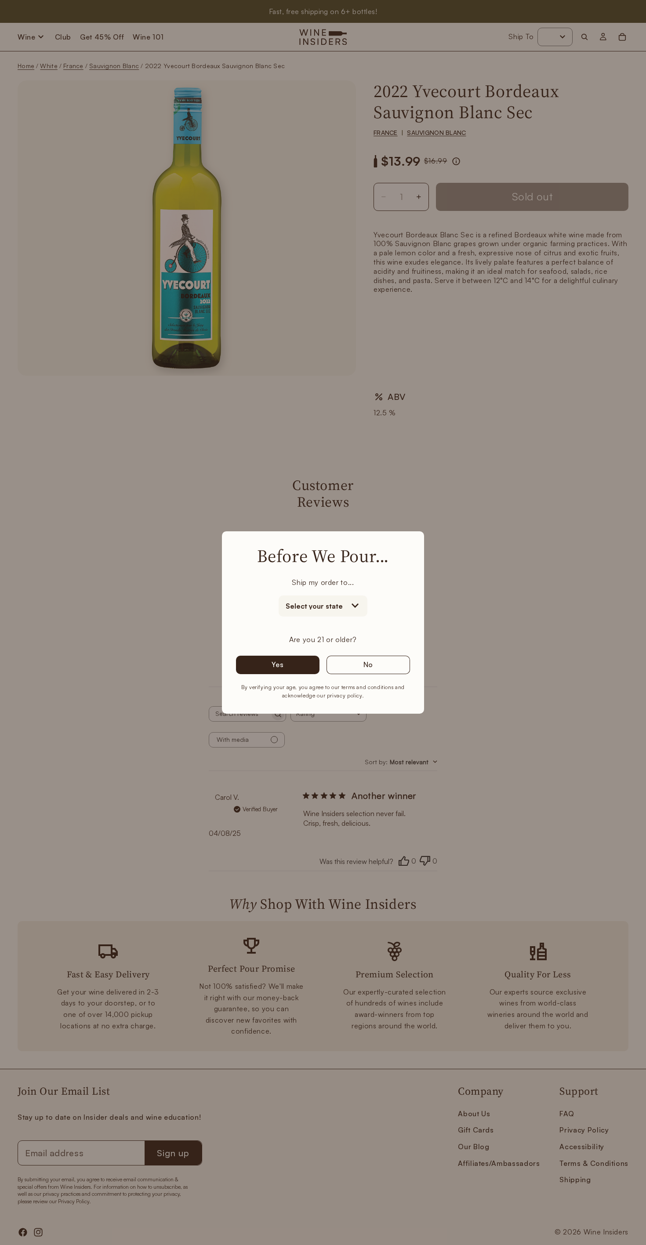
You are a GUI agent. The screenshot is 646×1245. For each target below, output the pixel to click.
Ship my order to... (323, 582)
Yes (277, 664)
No (368, 664)
